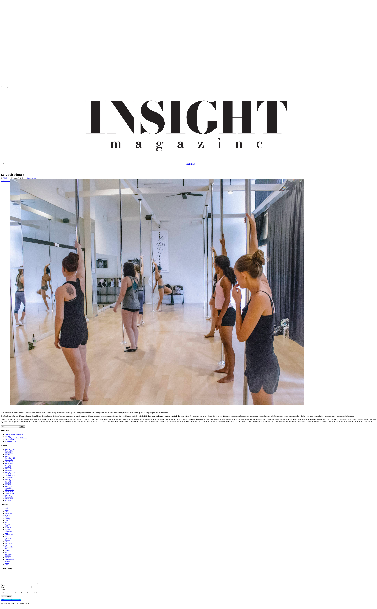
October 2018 (9, 477)
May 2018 (8, 484)
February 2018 (9, 490)
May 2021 (8, 454)
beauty (7, 510)
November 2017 (10, 495)
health (6, 526)
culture (7, 517)
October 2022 (9, 451)
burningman (8, 513)
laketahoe (8, 527)
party (6, 541)
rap (6, 545)
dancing (7, 519)
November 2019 (10, 472)
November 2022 (10, 449)
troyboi (7, 557)
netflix (7, 536)
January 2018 (9, 491)
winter (7, 563)
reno (6, 549)
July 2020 (8, 465)
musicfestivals (9, 534)
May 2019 (8, 474)
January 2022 (9, 453)
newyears (8, 538)
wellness (7, 561)
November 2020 (10, 458)
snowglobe (8, 554)
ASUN (5, 178)
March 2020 (8, 470)
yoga (6, 564)
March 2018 (8, 488)
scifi (6, 552)
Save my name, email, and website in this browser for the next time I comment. (27, 593)
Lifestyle (7, 529)
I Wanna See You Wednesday (14, 434)
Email (3, 587)
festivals (7, 524)
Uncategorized (31, 178)
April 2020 (8, 468)
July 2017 (8, 500)
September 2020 (10, 461)
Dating (7, 520)
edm (6, 522)
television (8, 556)
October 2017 (9, 497)
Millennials (8, 531)
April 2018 (8, 486)
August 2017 (9, 498)
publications (8, 543)
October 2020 (9, 460)
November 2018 (10, 476)
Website (3, 589)
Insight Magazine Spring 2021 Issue (16, 438)
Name (3, 585)
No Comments (5, 181)
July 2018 (8, 481)
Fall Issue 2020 (9, 440)
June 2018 (8, 483)
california (8, 515)
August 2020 (9, 463)
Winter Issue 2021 (10, 441)
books (6, 511)
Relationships (9, 547)
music (6, 533)
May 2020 (8, 467)
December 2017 (10, 493)
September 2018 (10, 479)
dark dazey (8, 436)
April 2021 (8, 456)
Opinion (7, 540)
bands (6, 508)
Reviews (7, 550)
